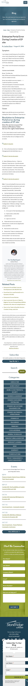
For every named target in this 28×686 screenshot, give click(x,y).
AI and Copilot (14, 386)
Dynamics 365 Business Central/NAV (15, 401)
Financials (14, 426)
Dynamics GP (15, 418)
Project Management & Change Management (14, 459)
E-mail (5, 579)
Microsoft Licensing (15, 442)
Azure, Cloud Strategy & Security (15, 391)
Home (4, 30)
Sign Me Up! (13, 361)
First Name (6, 559)
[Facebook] (4, 639)
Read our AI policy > (14, 348)
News (15, 446)
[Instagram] (19, 639)
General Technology (15, 434)
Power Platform (14, 454)
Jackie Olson (8, 46)
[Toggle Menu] (25, 2)
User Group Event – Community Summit (13, 507)
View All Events (13, 531)
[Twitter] (8, 639)
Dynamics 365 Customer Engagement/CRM (14, 407)
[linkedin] (16, 639)
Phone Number (7, 585)
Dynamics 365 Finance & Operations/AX (14, 413)
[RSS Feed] (12, 639)
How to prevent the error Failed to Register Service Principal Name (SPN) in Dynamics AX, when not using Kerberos (15, 302)
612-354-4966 (14, 634)
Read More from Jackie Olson (14, 280)
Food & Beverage (14, 430)
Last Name (6, 565)
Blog (8, 30)
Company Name (7, 572)
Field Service (15, 422)
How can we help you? (9, 592)
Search (14, 368)
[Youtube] (23, 639)
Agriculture (15, 382)
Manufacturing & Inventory (14, 438)
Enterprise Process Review (11, 297)
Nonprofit (14, 450)
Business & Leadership (15, 396)
